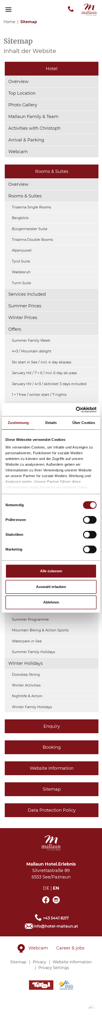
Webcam (18, 151)
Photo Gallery (22, 105)
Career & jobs (70, 948)
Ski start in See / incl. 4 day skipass (41, 362)
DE (46, 888)
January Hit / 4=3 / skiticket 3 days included (49, 384)
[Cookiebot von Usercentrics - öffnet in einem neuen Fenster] (76, 410)
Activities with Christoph (34, 128)
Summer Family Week (31, 340)
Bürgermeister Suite (29, 229)
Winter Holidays (25, 663)
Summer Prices (24, 306)
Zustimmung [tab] (18, 423)
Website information (72, 962)
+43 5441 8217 (56, 918)
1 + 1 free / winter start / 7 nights (39, 394)
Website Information (52, 768)
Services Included (27, 294)
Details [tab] (51, 423)
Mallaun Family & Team (33, 116)
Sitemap (52, 789)
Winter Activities (26, 685)
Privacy (39, 962)
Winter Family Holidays (32, 707)
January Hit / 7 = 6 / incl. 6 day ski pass (44, 373)
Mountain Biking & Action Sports (40, 630)
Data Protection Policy (52, 810)
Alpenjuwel (22, 250)
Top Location (22, 93)
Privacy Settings (53, 967)
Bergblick (20, 218)
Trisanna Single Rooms (31, 207)
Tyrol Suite (21, 261)
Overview (18, 81)
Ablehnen (51, 602)
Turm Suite (21, 283)
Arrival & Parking (26, 140)
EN (56, 888)
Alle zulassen (51, 571)
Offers (14, 329)
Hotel (51, 68)
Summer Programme (30, 619)
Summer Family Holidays (33, 652)
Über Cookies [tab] (83, 423)
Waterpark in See (27, 641)
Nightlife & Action (27, 696)
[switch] (90, 520)
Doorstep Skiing (26, 674)
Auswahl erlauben (51, 587)
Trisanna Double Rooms (32, 239)
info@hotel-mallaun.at (55, 926)
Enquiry (51, 726)
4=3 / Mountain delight (31, 351)
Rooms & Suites (51, 171)
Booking (52, 747)
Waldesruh (21, 272)
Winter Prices (22, 317)
